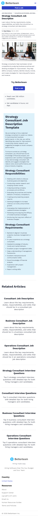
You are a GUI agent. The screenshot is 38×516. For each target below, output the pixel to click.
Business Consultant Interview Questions (19, 414)
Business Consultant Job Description (19, 322)
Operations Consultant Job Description (19, 347)
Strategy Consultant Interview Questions (19, 372)
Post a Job (19, 8)
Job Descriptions (7, 13)
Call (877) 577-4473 (9, 496)
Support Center (8, 493)
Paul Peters (7, 31)
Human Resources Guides (11, 502)
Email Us (5, 499)
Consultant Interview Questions (19, 393)
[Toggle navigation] (35, 3)
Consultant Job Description (19, 298)
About (4, 489)
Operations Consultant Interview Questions (19, 437)
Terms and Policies (9, 505)
